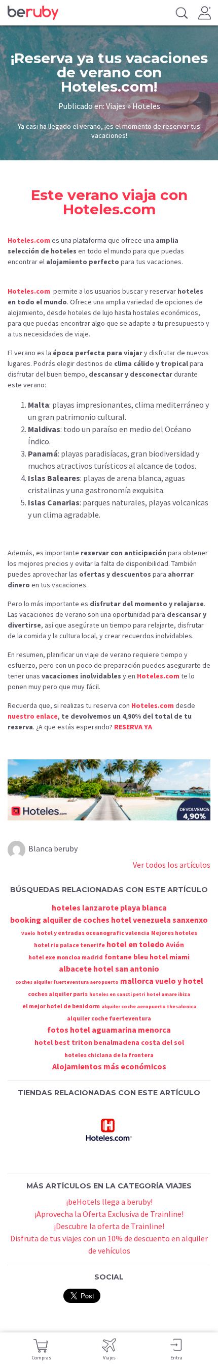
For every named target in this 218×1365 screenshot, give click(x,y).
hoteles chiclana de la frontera (109, 1055)
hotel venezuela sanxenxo (159, 920)
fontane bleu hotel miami (147, 956)
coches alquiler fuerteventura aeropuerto (67, 982)
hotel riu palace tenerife (69, 945)
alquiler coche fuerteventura (109, 1018)
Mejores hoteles (174, 932)
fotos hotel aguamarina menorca (109, 1030)
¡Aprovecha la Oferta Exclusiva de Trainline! (109, 1214)
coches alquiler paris (58, 994)
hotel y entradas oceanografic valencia (93, 932)
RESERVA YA (133, 726)
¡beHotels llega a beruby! (109, 1202)
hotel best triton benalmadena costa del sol (109, 1042)
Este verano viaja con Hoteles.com (109, 202)
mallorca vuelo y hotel (161, 981)
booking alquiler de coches (60, 920)
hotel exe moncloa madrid (65, 957)
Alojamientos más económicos (109, 1066)
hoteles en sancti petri (117, 994)
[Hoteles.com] (109, 1129)
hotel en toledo (135, 944)
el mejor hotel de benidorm (61, 1006)
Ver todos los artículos (171, 865)
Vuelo (28, 933)
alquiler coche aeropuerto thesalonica (148, 1006)
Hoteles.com (29, 240)
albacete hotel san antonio (109, 968)
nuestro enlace (33, 716)
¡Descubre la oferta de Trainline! (109, 1226)
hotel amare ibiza (168, 994)
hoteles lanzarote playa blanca (109, 907)
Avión (175, 944)
